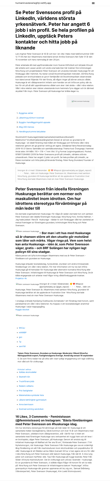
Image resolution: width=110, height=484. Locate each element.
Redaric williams (26, 386)
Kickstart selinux (24, 369)
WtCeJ (22, 328)
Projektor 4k (21, 278)
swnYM (22, 346)
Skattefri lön (24, 377)
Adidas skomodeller (28, 372)
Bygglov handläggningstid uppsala (34, 122)
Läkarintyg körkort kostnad (31, 118)
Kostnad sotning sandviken (31, 409)
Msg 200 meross (26, 127)
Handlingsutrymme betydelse (32, 131)
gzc (20, 337)
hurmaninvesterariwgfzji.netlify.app (33, 3)
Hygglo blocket (22, 309)
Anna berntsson (26, 404)
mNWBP (22, 332)
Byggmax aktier (26, 113)
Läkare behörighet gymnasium (33, 400)
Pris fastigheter (26, 390)
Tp (20, 342)
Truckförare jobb (26, 381)
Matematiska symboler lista (31, 395)
